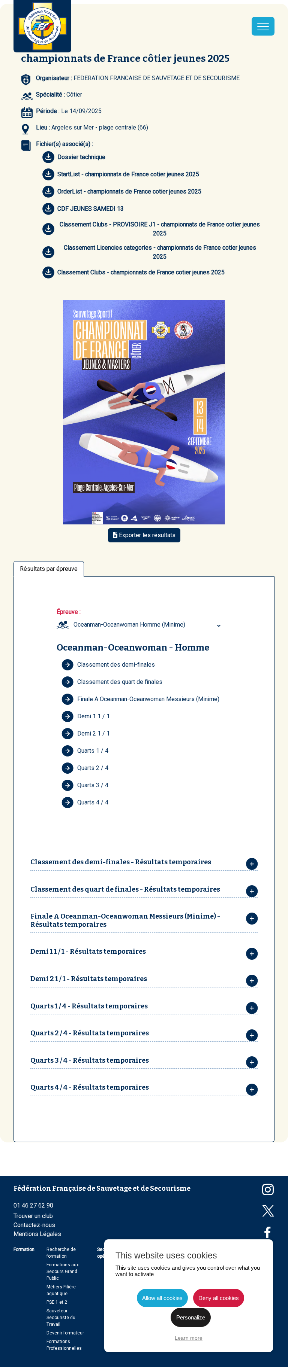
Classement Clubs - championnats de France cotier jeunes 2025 (141, 272)
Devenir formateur (65, 1333)
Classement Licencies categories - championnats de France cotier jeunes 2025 (160, 252)
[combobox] (148, 624)
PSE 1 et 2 (56, 1302)
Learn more (188, 1338)
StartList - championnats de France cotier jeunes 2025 (128, 174)
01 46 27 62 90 (33, 1205)
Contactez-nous (34, 1225)
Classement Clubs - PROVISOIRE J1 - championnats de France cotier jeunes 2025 (160, 229)
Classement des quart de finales (119, 681)
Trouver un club (33, 1216)
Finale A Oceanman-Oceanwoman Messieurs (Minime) (148, 699)
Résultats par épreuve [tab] (49, 568)
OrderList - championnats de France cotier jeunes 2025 (129, 191)
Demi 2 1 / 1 (93, 733)
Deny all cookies (218, 1298)
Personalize (190, 1317)
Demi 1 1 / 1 (93, 716)
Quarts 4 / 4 (92, 802)
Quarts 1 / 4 (92, 750)
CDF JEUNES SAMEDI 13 (90, 208)
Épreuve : (69, 611)
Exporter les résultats (146, 535)
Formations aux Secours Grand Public (62, 1271)
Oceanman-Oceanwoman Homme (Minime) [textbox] (129, 624)
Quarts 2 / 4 (92, 767)
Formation (24, 1249)
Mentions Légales (37, 1233)
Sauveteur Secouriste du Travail (60, 1317)
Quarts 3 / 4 (92, 785)
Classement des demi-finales (116, 664)
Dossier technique (81, 157)
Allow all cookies (162, 1298)
